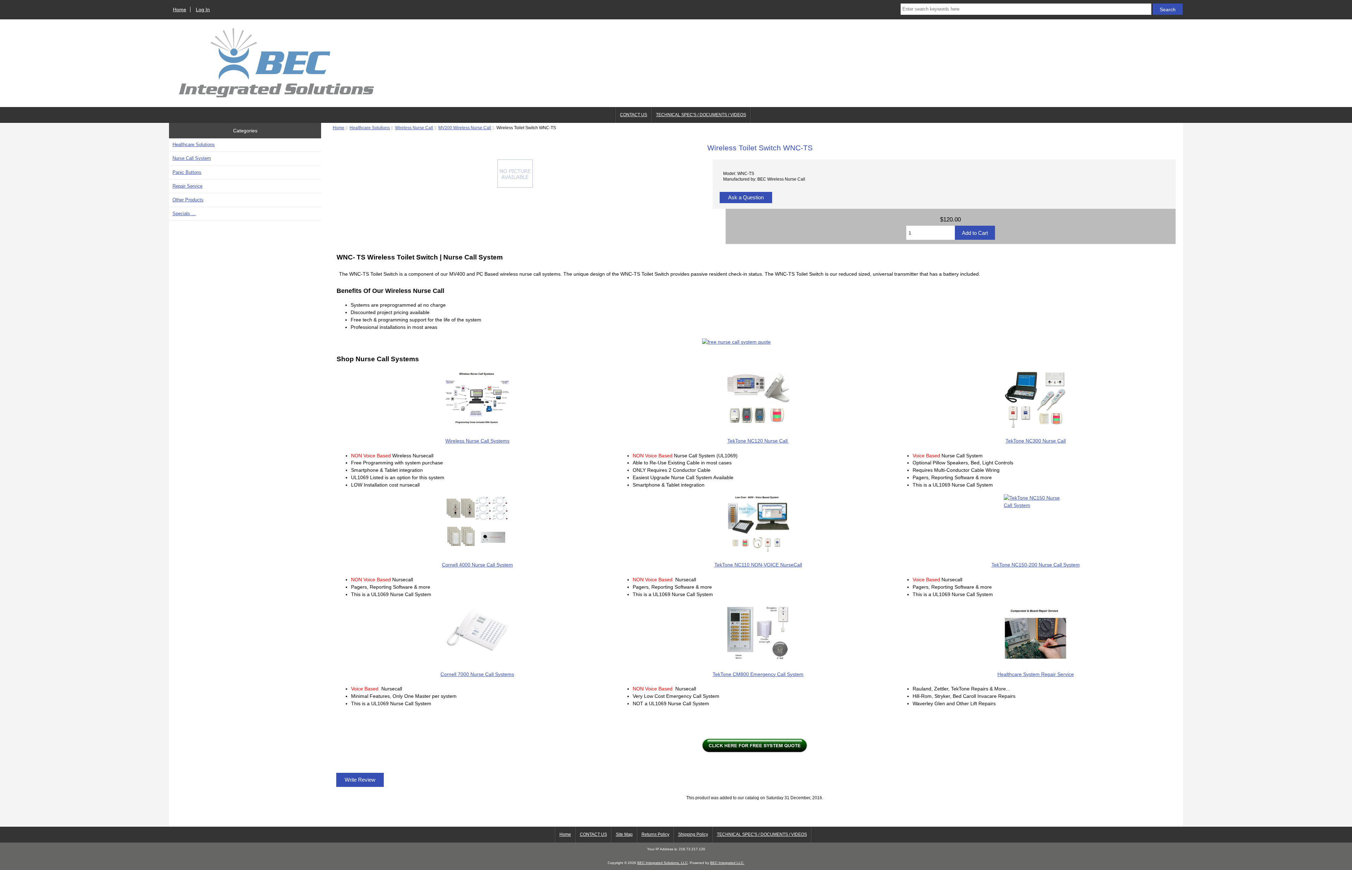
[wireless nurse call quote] (755, 342)
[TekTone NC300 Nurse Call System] (1036, 399)
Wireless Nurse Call (414, 127)
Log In (203, 9)
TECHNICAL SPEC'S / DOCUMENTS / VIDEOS (701, 114)
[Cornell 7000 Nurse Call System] (477, 632)
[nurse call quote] (755, 745)
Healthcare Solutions (370, 127)
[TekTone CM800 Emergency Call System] (758, 632)
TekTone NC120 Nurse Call (758, 441)
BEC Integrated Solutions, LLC (662, 863)
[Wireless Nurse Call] (477, 399)
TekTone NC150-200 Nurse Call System (1035, 565)
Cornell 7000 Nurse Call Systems (477, 674)
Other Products (188, 199)
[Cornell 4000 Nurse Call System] (477, 523)
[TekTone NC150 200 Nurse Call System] (1036, 523)
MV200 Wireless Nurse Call (464, 127)
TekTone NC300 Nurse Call (1036, 441)
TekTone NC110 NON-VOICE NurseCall (758, 565)
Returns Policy (655, 834)
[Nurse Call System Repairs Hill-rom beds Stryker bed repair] (1036, 633)
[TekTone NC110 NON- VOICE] (758, 523)
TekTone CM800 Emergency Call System (758, 674)
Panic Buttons (187, 172)
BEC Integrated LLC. (727, 863)
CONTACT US (633, 114)
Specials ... (184, 213)
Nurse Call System (192, 158)
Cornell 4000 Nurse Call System (477, 565)
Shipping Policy (693, 834)
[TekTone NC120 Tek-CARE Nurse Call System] (758, 399)
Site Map (624, 834)
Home (179, 9)
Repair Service (187, 186)
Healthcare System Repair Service (1035, 674)
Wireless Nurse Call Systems (477, 441)
